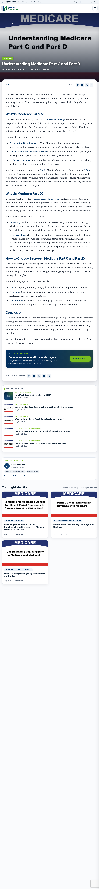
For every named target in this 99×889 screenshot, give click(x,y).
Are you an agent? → (89, 2)
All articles (12, 85)
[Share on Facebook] (78, 85)
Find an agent (79, 358)
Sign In (76, 2)
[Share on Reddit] (44, 376)
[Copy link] (91, 85)
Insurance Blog (10, 24)
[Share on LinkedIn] (82, 85)
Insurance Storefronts (14, 69)
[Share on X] (87, 85)
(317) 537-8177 (10, 2)
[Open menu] (95, 8)
